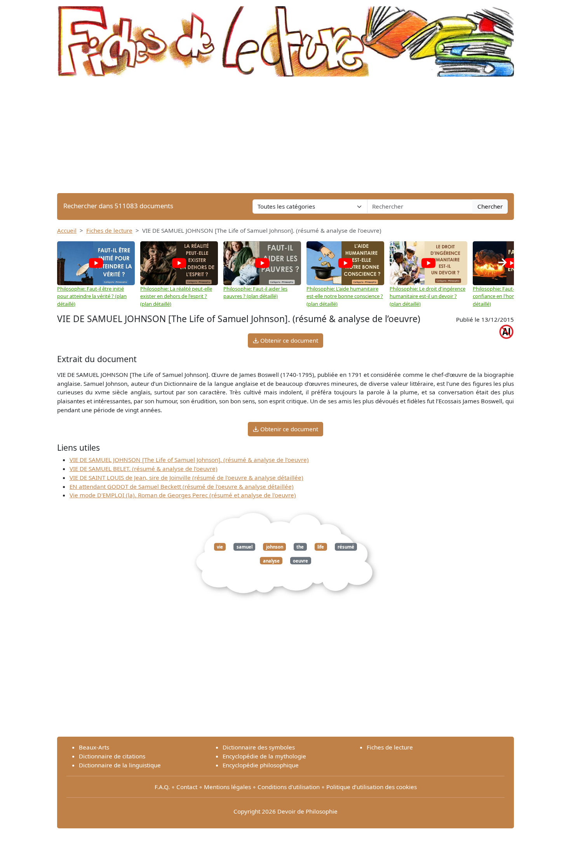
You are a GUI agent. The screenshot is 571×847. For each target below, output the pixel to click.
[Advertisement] (285, 134)
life (320, 547)
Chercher (490, 206)
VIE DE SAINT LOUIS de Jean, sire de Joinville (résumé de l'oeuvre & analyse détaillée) (186, 477)
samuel (244, 547)
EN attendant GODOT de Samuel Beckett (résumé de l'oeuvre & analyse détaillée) (182, 486)
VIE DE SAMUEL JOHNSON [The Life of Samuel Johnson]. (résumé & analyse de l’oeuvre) (189, 460)
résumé (346, 547)
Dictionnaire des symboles (259, 747)
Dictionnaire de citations (112, 756)
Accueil (67, 230)
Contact (186, 787)
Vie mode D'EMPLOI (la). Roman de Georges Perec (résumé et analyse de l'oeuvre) (183, 495)
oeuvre (300, 560)
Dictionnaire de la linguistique (120, 765)
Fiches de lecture (109, 230)
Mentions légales (227, 787)
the (300, 547)
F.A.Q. (162, 787)
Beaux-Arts (94, 747)
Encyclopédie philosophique (261, 765)
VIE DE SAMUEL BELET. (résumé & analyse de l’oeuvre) (144, 468)
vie (220, 547)
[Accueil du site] (285, 38)
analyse (271, 560)
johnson (274, 547)
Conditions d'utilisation (289, 787)
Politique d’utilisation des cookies (371, 787)
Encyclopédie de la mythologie (264, 756)
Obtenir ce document (288, 340)
